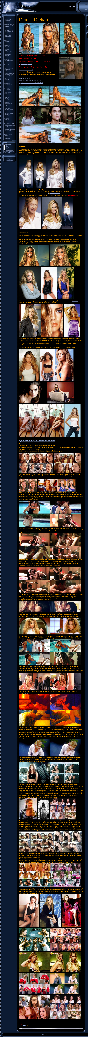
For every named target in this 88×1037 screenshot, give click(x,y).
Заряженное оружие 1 (25, 64)
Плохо (7, 148)
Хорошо (7, 146)
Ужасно (7, 149)
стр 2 (24, 1025)
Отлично (7, 145)
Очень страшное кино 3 (26, 70)
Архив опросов (11, 151)
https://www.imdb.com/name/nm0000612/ (31, 83)
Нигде (26, 693)
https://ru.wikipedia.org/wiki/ (27, 78)
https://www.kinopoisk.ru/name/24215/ (30, 80)
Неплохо (7, 147)
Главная (86, 9)
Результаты (6, 151)
